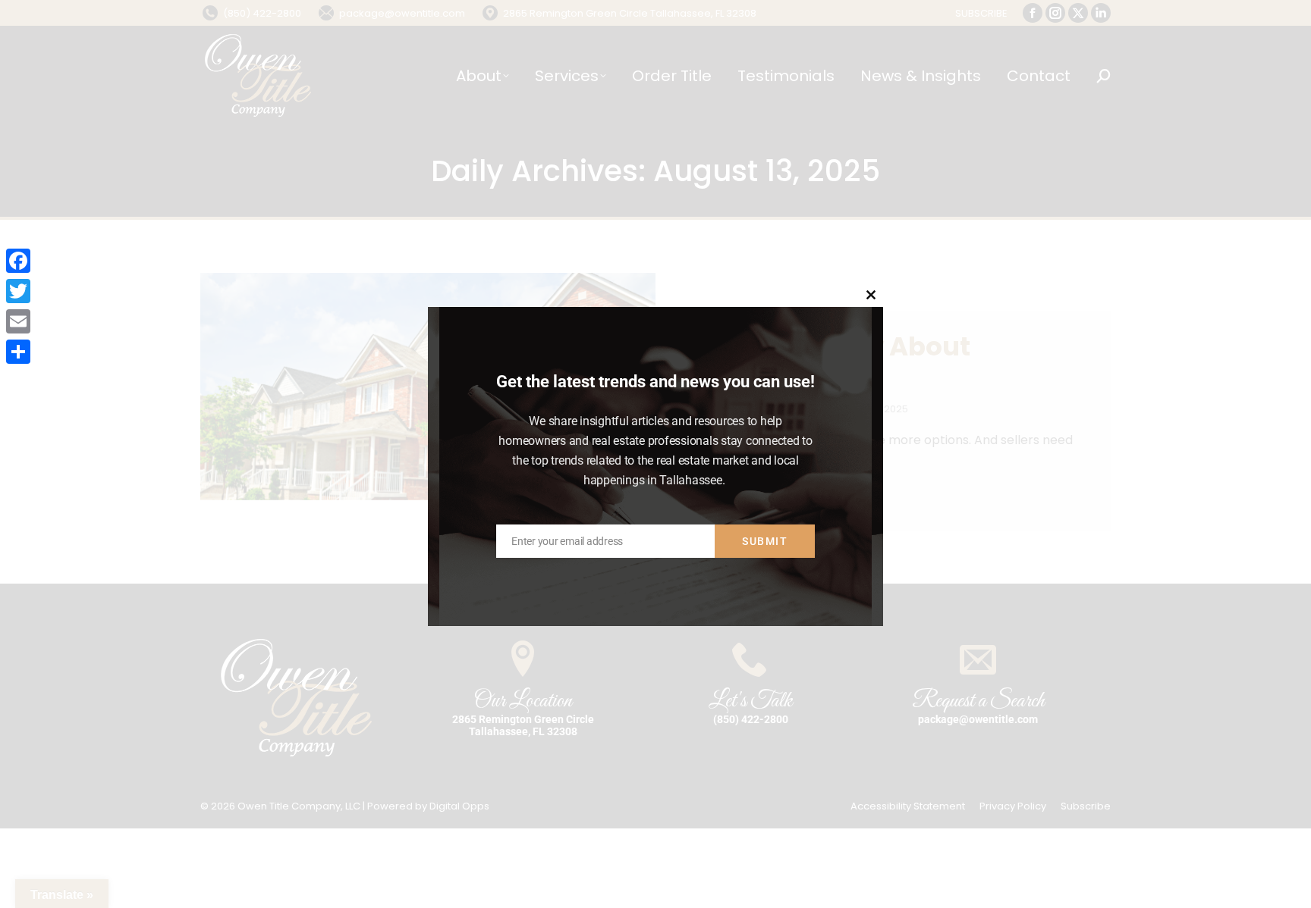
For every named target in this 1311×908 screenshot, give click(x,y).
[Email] (18, 321)
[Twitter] (18, 291)
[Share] (18, 352)
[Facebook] (18, 261)
